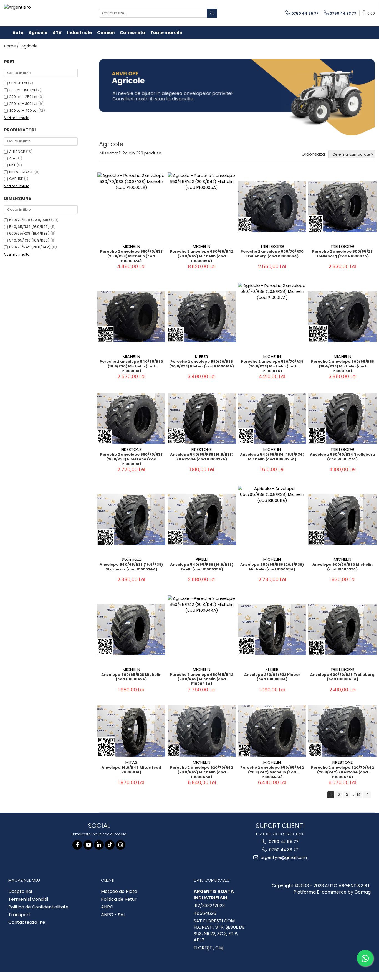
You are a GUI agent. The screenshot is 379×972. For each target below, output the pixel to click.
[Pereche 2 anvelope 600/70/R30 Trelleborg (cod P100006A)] (272, 206)
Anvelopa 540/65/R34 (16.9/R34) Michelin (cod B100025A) (272, 457)
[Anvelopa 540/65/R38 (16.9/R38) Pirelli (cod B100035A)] (202, 519)
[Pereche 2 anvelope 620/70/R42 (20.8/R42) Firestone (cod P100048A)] (342, 731)
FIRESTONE (131, 449)
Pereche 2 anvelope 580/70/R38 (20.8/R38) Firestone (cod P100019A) (131, 458)
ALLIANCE (17, 151)
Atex (13, 158)
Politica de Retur (119, 899)
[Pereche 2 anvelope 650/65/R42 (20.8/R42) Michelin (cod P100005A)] (202, 206)
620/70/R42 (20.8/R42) (29, 247)
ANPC (107, 907)
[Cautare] (212, 13)
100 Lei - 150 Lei (22, 90)
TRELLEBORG (272, 246)
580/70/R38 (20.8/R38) (29, 219)
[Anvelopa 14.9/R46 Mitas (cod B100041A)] (131, 731)
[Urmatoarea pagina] (367, 794)
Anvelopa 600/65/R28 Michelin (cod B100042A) (131, 677)
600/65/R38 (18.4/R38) (29, 233)
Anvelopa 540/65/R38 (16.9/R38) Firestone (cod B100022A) (201, 457)
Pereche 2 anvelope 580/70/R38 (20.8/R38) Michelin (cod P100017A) (272, 365)
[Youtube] (88, 845)
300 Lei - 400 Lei (23, 110)
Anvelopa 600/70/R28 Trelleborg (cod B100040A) (342, 677)
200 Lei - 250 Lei (23, 96)
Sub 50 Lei (18, 83)
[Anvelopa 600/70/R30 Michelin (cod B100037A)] (342, 519)
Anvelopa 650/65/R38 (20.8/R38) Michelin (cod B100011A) (272, 567)
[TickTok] (110, 845)
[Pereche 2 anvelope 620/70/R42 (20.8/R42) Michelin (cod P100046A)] (202, 731)
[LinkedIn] (99, 845)
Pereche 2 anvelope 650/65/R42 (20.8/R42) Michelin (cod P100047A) (272, 771)
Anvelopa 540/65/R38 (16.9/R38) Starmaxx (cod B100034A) (131, 567)
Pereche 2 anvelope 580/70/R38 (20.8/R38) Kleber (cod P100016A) (201, 364)
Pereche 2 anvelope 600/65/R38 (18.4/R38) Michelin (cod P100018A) (342, 365)
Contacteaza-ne (26, 922)
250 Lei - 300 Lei (23, 103)
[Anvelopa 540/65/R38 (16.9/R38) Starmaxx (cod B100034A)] (131, 519)
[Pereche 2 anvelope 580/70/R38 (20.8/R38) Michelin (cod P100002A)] (131, 206)
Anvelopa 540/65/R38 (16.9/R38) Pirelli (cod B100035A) (201, 567)
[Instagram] (120, 845)
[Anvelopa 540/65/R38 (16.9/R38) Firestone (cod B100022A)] (202, 418)
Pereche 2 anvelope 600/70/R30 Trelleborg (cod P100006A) (272, 254)
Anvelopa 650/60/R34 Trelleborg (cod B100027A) (342, 457)
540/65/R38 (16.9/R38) (29, 226)
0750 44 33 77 (283, 849)
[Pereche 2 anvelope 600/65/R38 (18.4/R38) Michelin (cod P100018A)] (342, 316)
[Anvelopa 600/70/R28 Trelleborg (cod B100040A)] (342, 629)
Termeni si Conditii (28, 899)
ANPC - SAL (113, 915)
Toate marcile (166, 32)
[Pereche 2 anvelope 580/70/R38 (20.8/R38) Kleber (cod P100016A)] (202, 316)
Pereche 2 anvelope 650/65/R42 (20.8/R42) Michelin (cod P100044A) (201, 678)
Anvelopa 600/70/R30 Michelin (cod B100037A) (342, 567)
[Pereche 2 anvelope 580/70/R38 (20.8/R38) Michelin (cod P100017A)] (272, 317)
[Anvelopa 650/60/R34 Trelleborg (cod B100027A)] (342, 418)
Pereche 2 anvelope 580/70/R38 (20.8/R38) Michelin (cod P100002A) (131, 255)
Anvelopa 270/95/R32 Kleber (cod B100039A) (272, 677)
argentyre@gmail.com (283, 857)
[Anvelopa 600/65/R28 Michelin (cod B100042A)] (131, 629)
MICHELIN (131, 246)
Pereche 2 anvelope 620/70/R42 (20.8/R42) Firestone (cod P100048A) (342, 771)
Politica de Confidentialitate (38, 907)
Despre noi (20, 892)
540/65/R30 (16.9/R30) (29, 240)
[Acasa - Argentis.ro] (40, 13)
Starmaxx (131, 559)
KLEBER (201, 356)
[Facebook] (77, 845)
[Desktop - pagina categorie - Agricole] (237, 97)
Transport (19, 915)
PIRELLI (202, 559)
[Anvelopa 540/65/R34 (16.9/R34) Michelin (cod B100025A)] (272, 418)
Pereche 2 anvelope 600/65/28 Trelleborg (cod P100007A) (342, 254)
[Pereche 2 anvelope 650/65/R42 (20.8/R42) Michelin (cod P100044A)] (202, 629)
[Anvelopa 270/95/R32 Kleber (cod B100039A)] (272, 629)
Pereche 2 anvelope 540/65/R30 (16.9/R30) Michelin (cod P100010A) (131, 365)
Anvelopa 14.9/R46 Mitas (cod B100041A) (131, 770)
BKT (12, 165)
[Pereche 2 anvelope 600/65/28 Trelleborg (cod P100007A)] (342, 206)
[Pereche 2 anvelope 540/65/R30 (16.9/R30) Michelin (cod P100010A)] (131, 316)
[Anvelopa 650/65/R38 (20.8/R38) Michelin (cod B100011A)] (272, 520)
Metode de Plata (119, 892)
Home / (12, 46)
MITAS (131, 762)
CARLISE (16, 178)
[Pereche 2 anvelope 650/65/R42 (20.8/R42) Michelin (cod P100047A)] (272, 731)
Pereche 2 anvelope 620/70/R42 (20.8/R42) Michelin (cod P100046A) (201, 771)
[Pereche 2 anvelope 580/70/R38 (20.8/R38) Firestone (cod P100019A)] (131, 418)
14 (359, 794)
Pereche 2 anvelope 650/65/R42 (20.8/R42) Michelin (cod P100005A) (201, 255)
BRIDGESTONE (21, 171)
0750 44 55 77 (283, 841)
